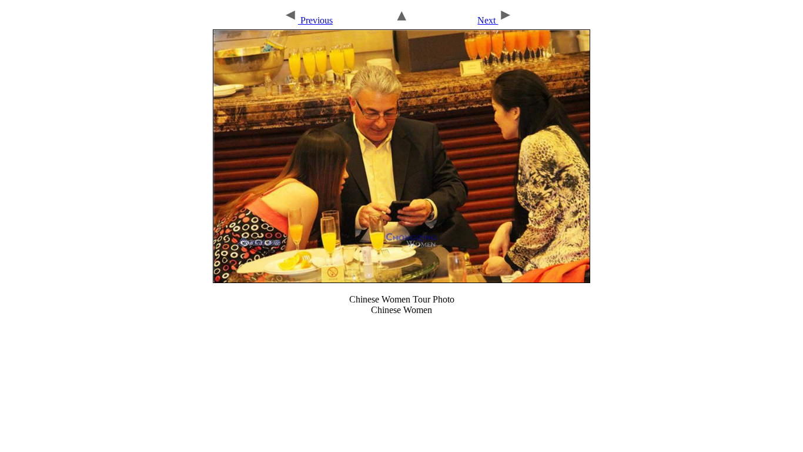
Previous (315, 20)
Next (487, 20)
